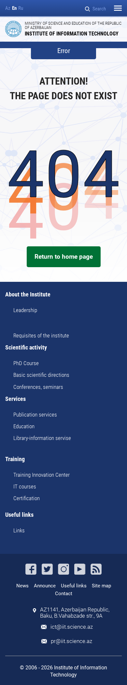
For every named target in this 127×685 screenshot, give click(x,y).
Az (7, 8)
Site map (101, 586)
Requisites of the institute (41, 335)
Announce (45, 586)
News (22, 586)
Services (15, 399)
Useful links (19, 515)
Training (15, 459)
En (14, 8)
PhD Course (26, 363)
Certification (26, 498)
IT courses (24, 486)
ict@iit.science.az (71, 627)
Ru (20, 8)
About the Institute (27, 295)
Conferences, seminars (38, 387)
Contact (63, 593)
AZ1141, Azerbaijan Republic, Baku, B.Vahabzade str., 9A (74, 613)
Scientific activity (26, 348)
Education (24, 426)
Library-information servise (42, 438)
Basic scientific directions (41, 375)
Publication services (35, 414)
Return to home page (64, 256)
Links (19, 530)
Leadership (25, 310)
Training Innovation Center (41, 475)
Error (63, 51)
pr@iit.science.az (71, 641)
